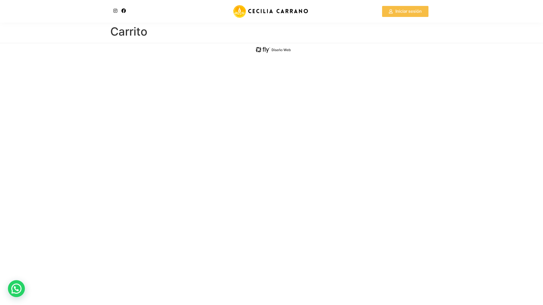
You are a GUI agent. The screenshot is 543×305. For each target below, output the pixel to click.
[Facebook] (123, 10)
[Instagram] (115, 10)
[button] (16, 288)
